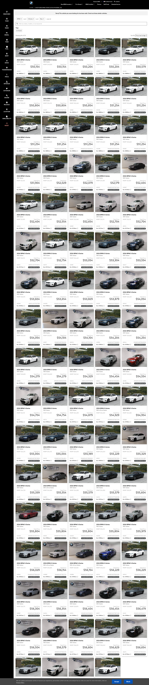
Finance (99, 4)
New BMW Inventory (66, 4)
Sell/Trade (106, 4)
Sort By (133, 35)
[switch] (19, 30)
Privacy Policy (20, 682)
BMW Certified (89, 4)
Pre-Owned (79, 4)
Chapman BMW (96, 1)
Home (31, 7)
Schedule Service (115, 4)
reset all (48, 19)
